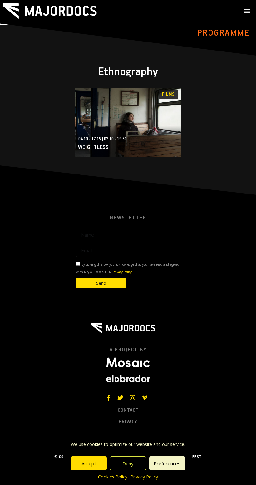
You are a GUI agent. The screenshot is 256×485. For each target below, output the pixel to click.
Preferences (167, 463)
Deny (128, 463)
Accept (88, 463)
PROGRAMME (223, 33)
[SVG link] (50, 11)
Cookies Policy (112, 477)
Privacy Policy (144, 477)
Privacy (128, 422)
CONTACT (128, 410)
